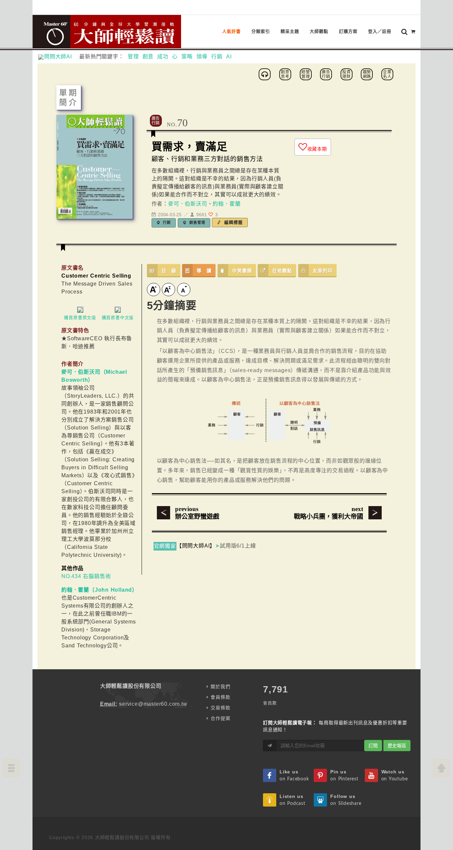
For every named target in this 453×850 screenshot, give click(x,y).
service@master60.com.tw (153, 704)
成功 (162, 56)
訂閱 (373, 745)
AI (229, 56)
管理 (133, 56)
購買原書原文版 (80, 317)
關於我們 (220, 686)
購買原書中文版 (118, 317)
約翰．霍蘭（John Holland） (99, 590)
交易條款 (220, 707)
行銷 (217, 56)
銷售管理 (196, 223)
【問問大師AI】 (195, 546)
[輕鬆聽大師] (265, 74)
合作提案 (220, 718)
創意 (148, 56)
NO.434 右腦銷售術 (86, 576)
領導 (202, 56)
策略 (187, 56)
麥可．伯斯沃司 (187, 204)
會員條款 (220, 697)
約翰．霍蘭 (226, 204)
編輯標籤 (233, 222)
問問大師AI (61, 56)
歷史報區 (397, 745)
